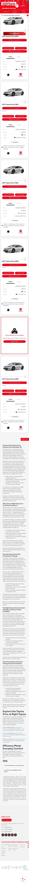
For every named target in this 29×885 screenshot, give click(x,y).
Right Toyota (2, 867)
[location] (13, 1)
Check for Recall (10, 849)
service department (20, 739)
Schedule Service (10, 845)
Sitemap (13, 867)
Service (10, 842)
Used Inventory (3, 847)
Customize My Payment (8, 48)
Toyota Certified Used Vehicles (3, 853)
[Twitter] (26, 1)
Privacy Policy (6, 867)
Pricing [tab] (18, 57)
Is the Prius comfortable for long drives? (12, 770)
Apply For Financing (15, 845)
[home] (21, 6)
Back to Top (25, 439)
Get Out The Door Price (15, 40)
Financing (16, 842)
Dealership (24, 842)
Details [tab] (10, 57)
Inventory (4, 842)
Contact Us (7, 820)
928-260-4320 (7, 831)
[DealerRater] (15, 834)
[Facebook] (2, 834)
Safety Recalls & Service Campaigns (25, 867)
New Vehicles (4, 844)
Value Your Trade (21, 48)
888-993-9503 (9, 829)
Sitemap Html (17, 867)
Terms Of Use (9, 867)
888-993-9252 (8, 827)
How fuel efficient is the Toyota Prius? (14, 765)
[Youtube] (26, 3)
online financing (7, 736)
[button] (25, 31)
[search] (24, 6)
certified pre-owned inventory (16, 730)
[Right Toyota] (8, 3)
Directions (22, 846)
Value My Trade (15, 849)
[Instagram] (6, 834)
